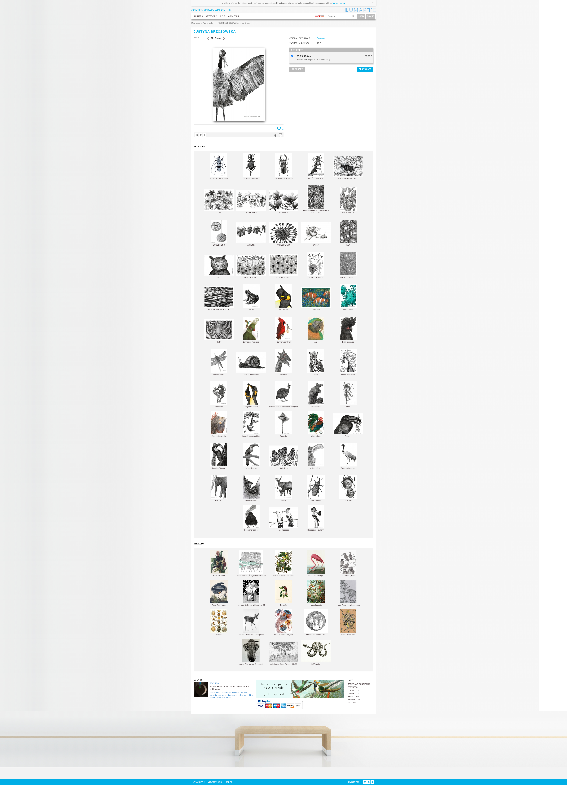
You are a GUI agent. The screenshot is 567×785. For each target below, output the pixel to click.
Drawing (321, 38)
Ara (316, 342)
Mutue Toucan (251, 468)
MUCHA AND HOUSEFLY (348, 178)
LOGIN (361, 16)
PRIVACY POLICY (355, 696)
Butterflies (283, 468)
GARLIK (316, 245)
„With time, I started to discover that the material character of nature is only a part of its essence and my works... (231, 695)
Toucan (348, 436)
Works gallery (208, 23)
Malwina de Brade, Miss (315, 635)
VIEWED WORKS (215, 782)
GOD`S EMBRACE (315, 178)
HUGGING (283, 310)
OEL (219, 277)
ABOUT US (233, 16)
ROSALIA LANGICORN (219, 178)
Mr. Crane (246, 23)
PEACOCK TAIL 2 (283, 277)
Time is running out (251, 374)
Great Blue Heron (219, 605)
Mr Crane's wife (316, 468)
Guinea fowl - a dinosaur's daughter (283, 407)
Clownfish (316, 310)
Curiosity (283, 436)
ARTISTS (198, 16)
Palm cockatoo (348, 342)
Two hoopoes (283, 530)
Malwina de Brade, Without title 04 (251, 605)
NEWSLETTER (354, 699)
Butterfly (283, 605)
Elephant (219, 500)
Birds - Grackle (219, 576)
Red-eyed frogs (251, 500)
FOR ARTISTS (353, 690)
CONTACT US (353, 693)
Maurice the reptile (218, 436)
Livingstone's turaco (251, 342)
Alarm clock (316, 436)
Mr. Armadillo (316, 407)
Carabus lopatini (251, 178)
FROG (251, 310)
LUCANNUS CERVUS (283, 178)
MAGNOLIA (283, 213)
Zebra (315, 374)
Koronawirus (348, 310)
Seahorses (219, 407)
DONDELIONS (219, 245)
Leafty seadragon (348, 374)
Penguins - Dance (251, 407)
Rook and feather (251, 530)
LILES (218, 213)
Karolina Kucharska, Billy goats (251, 635)
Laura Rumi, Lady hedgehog (348, 605)
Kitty (219, 342)
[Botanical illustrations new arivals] (300, 688)
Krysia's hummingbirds (251, 436)
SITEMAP (352, 702)
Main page (195, 23)
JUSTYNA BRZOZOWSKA (228, 23)
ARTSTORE (211, 16)
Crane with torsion (348, 468)
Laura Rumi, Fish (348, 635)
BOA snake (315, 664)
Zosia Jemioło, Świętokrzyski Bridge (251, 576)
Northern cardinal (284, 342)
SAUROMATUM (348, 213)
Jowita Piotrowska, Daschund (251, 664)
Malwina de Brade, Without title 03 (283, 664)
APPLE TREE (251, 213)
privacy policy (339, 2)
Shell (348, 407)
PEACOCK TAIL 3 (316, 277)
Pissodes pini (316, 500)
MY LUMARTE (199, 782)
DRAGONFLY (218, 374)
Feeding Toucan (218, 468)
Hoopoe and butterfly (315, 530)
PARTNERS (352, 687)
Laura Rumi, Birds (348, 576)
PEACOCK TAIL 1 (251, 277)
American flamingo (315, 576)
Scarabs (348, 500)
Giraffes (283, 374)
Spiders (219, 635)
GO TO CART (297, 69)
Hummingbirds (316, 605)
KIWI (348, 245)
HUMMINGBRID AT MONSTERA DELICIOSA (316, 212)
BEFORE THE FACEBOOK (218, 310)
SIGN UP (370, 16)
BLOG (222, 16)
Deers (283, 500)
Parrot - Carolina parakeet (283, 576)
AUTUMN (251, 245)
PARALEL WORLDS (348, 277)
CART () (229, 782)
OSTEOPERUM (283, 245)
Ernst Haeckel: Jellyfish (283, 635)
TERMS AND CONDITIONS (359, 684)
